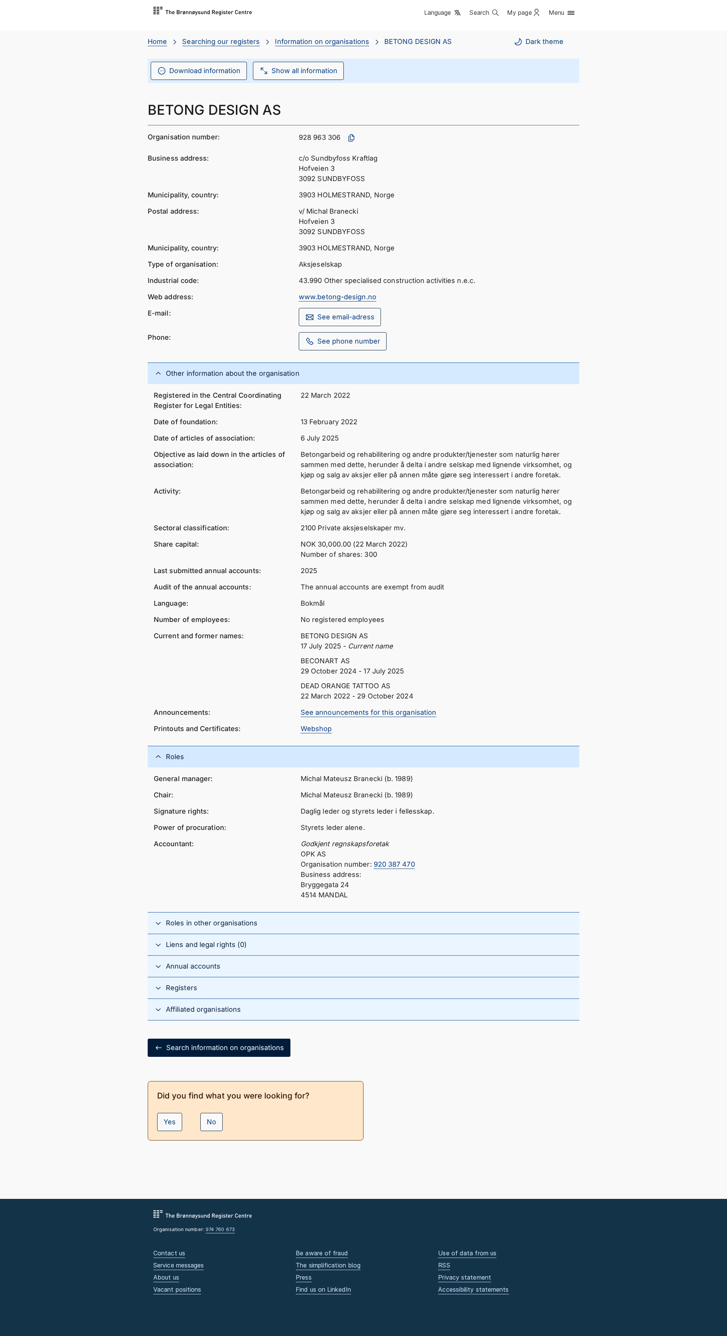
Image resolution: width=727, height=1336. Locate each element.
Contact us (169, 1253)
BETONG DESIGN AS (418, 41)
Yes (170, 1122)
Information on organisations (322, 41)
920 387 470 (394, 864)
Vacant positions (177, 1289)
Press (303, 1277)
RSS (444, 1265)
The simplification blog (328, 1265)
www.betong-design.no (337, 297)
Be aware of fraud (322, 1253)
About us (166, 1277)
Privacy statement (464, 1277)
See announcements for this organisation (369, 712)
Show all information (304, 71)
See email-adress (345, 317)
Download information (204, 71)
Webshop (316, 729)
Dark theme (544, 41)
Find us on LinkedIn (323, 1289)
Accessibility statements (473, 1289)
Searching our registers (221, 41)
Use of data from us (467, 1253)
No (211, 1122)
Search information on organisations (225, 1048)
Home (157, 41)
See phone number (348, 341)
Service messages (178, 1265)
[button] (443, 13)
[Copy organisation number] (351, 138)
